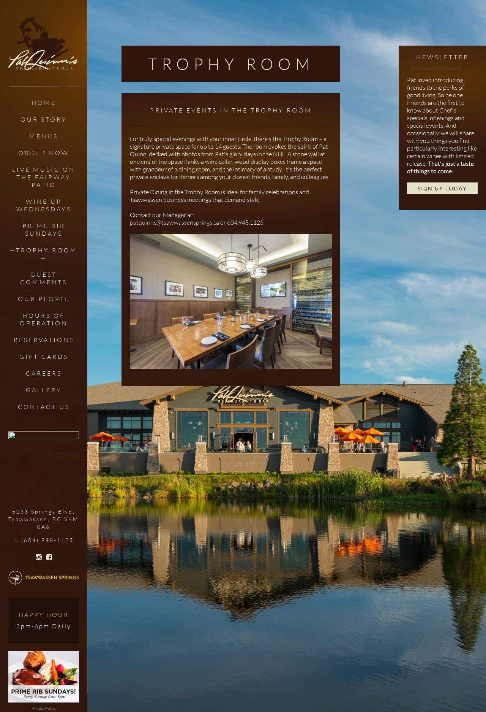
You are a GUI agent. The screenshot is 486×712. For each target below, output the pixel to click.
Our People (44, 299)
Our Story (44, 119)
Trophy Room (46, 250)
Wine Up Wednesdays (43, 205)
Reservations (44, 340)
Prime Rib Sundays (43, 229)
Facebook (49, 557)
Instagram (38, 557)
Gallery (44, 390)
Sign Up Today (442, 188)
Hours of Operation (44, 319)
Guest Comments (43, 278)
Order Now (43, 153)
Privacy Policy (44, 708)
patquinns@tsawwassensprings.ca (174, 222)
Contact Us (44, 407)
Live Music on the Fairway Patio (43, 177)
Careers (44, 373)
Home (44, 102)
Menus (43, 136)
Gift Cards (43, 356)
